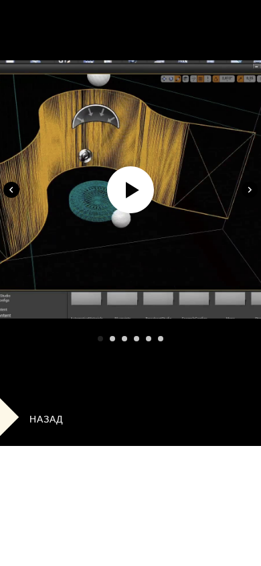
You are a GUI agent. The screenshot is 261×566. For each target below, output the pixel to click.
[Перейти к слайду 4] (136, 338)
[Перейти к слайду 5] (148, 338)
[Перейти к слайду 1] (100, 338)
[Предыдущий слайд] (11, 190)
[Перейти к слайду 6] (160, 338)
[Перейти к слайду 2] (112, 338)
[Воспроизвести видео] (130, 189)
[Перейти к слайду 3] (124, 338)
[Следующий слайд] (250, 190)
